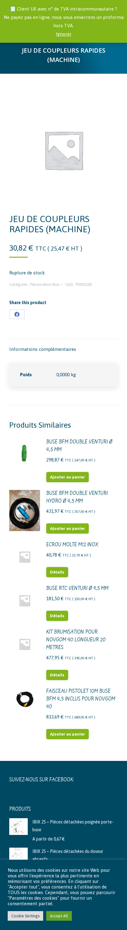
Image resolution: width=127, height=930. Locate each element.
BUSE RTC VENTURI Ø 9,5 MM (77, 589)
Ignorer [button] (64, 34)
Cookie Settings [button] (25, 916)
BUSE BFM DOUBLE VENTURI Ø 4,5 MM (79, 446)
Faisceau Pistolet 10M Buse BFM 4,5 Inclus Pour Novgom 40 (80, 699)
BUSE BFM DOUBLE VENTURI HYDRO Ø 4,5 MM (77, 497)
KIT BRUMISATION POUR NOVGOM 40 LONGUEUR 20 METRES (76, 640)
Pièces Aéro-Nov (44, 284)
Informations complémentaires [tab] (42, 349)
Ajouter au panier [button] (67, 477)
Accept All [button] (59, 916)
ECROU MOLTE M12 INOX (72, 545)
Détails (57, 572)
